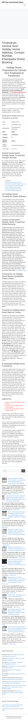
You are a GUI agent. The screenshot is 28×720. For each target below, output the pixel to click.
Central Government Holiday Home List (15, 184)
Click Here (14, 149)
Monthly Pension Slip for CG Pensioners (12, 679)
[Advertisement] (14, 22)
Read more (15, 493)
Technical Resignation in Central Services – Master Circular (12, 692)
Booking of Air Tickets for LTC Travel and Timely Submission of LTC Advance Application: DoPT (16, 548)
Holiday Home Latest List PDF (13, 182)
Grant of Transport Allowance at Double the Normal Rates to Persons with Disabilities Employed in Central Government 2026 (13, 563)
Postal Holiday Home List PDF (13, 187)
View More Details (21, 270)
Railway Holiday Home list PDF (13, 189)
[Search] (23, 470)
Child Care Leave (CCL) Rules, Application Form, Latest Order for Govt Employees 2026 (14, 687)
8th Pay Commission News (12, 2)
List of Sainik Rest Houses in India (14, 185)
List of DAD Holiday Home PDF (13, 190)
